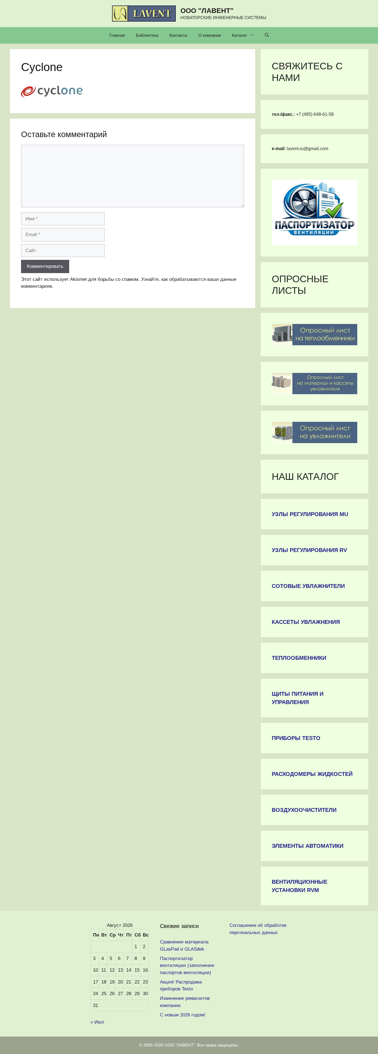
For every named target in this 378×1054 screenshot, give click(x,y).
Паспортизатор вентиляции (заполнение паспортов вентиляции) (187, 965)
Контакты (178, 35)
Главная (117, 35)
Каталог (239, 35)
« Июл (97, 1022)
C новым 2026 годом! (183, 1015)
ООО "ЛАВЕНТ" (207, 10)
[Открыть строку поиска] (267, 35)
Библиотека (147, 35)
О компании (209, 35)
